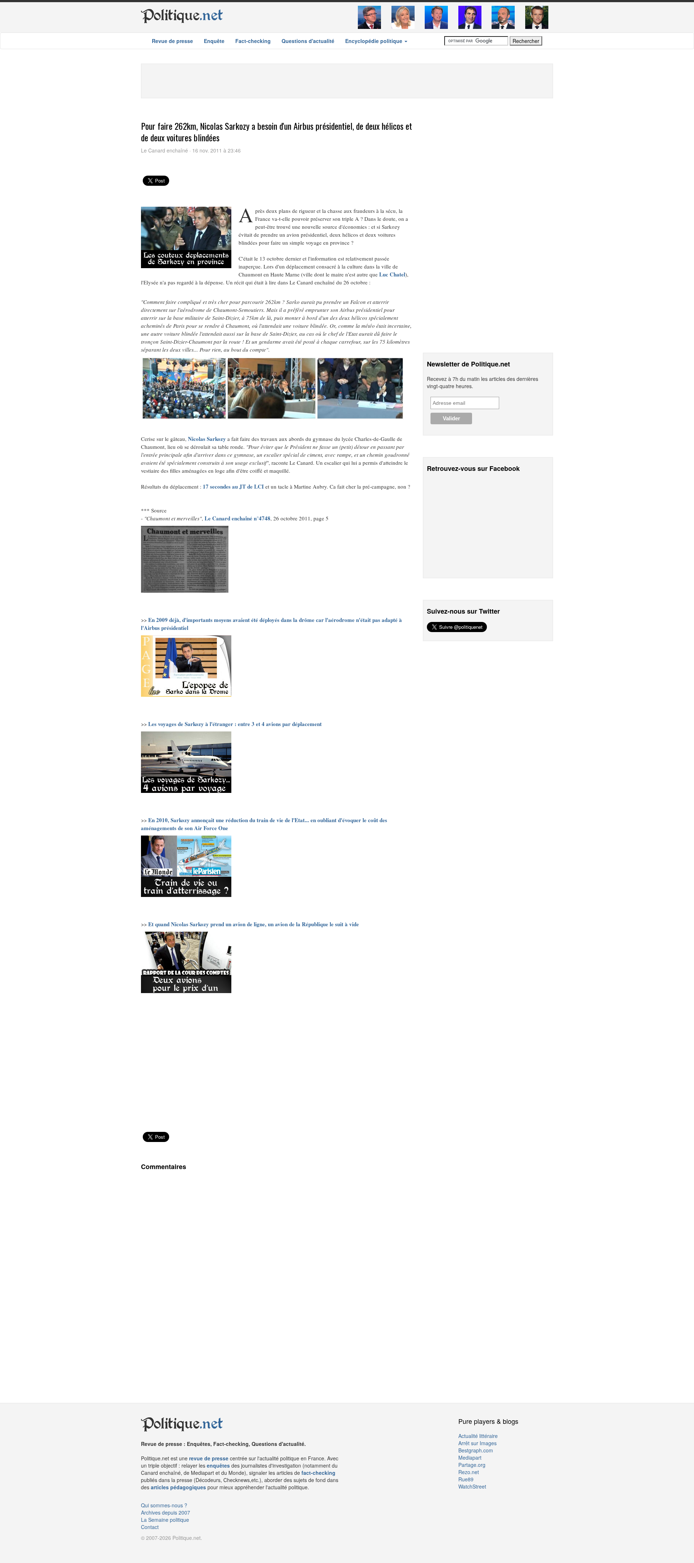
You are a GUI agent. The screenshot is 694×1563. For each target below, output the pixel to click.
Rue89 (466, 1479)
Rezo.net (468, 1472)
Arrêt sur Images (477, 1443)
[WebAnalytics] (155, 1548)
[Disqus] (276, 1275)
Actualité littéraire (478, 1435)
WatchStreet (472, 1486)
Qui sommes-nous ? (164, 1505)
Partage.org (471, 1464)
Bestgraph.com (475, 1450)
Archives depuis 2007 (165, 1512)
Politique (182, 15)
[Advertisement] (347, 80)
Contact (150, 1526)
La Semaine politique (165, 1519)
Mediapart (469, 1457)
